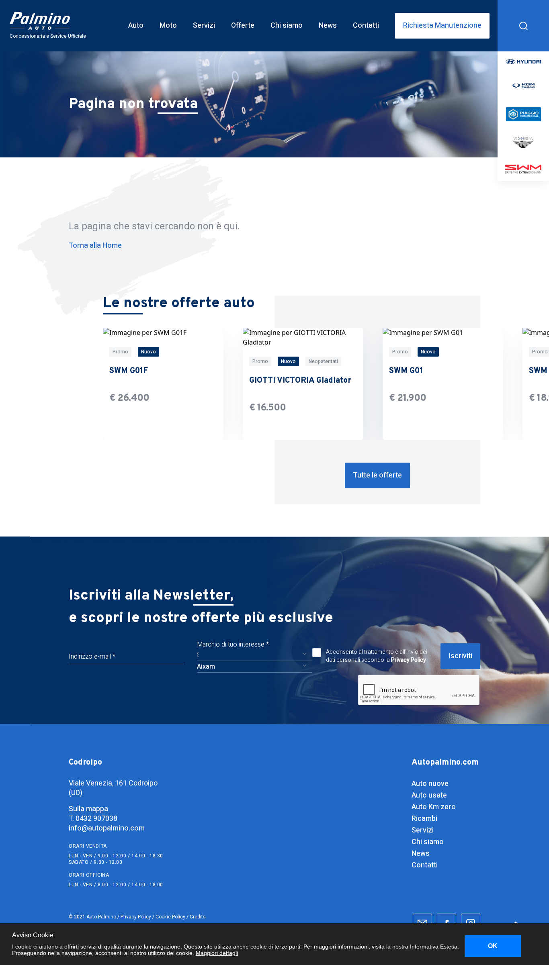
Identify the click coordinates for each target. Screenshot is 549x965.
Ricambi (424, 818)
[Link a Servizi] (204, 26)
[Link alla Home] (53, 26)
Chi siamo (428, 841)
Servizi (423, 830)
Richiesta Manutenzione (442, 25)
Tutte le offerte (377, 475)
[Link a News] (328, 26)
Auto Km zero (434, 807)
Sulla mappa (88, 809)
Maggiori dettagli (217, 953)
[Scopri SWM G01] (443, 384)
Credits (198, 916)
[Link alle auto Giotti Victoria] (523, 143)
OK (493, 946)
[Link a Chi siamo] (286, 26)
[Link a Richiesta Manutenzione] (442, 26)
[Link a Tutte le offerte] (377, 475)
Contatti (425, 865)
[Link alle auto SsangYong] (523, 85)
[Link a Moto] (168, 26)
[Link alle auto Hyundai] (523, 61)
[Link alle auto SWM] (523, 169)
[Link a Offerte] (242, 26)
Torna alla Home (95, 246)
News (421, 853)
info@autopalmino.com (107, 828)
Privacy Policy (408, 660)
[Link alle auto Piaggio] (523, 114)
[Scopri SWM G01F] (163, 384)
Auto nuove (430, 783)
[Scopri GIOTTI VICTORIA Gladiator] (303, 384)
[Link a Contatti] (366, 26)
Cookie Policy (170, 916)
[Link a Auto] (136, 26)
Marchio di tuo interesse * (233, 644)
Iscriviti (460, 656)
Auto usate (429, 795)
